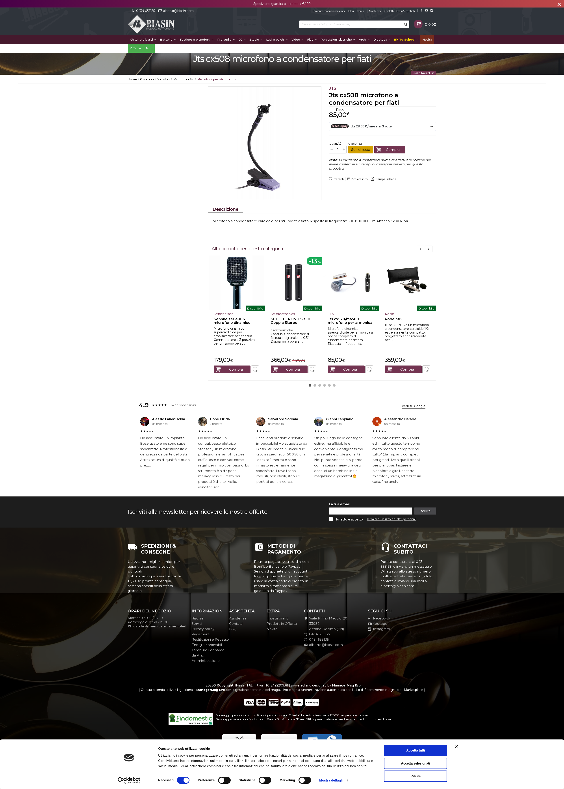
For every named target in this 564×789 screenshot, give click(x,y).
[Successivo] (428, 249)
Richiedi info (357, 179)
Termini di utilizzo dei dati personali (391, 519)
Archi (363, 39)
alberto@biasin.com (178, 11)
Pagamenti (201, 634)
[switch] (224, 780)
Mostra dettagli (331, 780)
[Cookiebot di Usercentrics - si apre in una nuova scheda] (129, 780)
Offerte (135, 48)
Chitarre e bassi (142, 39)
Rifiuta (415, 776)
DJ (241, 39)
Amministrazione (206, 660)
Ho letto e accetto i (349, 519)
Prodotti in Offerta (282, 623)
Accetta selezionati (415, 763)
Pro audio (224, 39)
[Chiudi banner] (456, 746)
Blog (351, 11)
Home (132, 79)
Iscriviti (424, 511)
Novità (427, 39)
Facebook (381, 618)
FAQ (233, 629)
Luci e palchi (275, 39)
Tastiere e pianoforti (195, 39)
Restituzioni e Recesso (210, 639)
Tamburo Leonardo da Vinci (328, 11)
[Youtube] (426, 10)
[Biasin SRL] (151, 24)
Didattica (380, 39)
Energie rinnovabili (207, 645)
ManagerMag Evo (346, 685)
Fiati (310, 39)
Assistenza (375, 11)
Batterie (166, 39)
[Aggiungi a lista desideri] (255, 369)
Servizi (361, 11)
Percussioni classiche (337, 39)
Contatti (389, 11)
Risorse (198, 618)
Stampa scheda (385, 179)
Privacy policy (203, 629)
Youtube (380, 623)
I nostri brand (278, 618)
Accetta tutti (415, 750)
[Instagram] (431, 10)
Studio (254, 39)
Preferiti (338, 179)
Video (296, 39)
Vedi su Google (413, 406)
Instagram (381, 629)
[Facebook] (421, 10)
